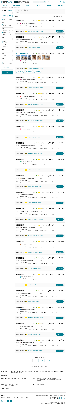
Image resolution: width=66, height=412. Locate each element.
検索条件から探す (4, 375)
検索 (60, 1)
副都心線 (30, 252)
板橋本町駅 (36, 153)
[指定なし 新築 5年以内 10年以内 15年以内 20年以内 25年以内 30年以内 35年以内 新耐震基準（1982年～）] (7, 51)
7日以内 (10, 25)
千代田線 (30, 170)
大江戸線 (30, 31)
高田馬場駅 (34, 202)
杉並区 (52, 371)
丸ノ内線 (30, 104)
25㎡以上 (10, 63)
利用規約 (9, 397)
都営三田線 (30, 153)
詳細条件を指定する (6, 67)
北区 (57, 371)
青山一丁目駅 (35, 186)
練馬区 (12, 372)
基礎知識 (27, 5)
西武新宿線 (30, 285)
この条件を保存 (9, 10)
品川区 (34, 371)
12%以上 (10, 34)
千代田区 (12, 371)
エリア (4, 15)
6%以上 (9, 378)
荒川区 (60, 371)
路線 (10, 15)
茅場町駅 (35, 334)
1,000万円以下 (5, 42)
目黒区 (37, 371)
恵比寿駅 (34, 47)
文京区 (23, 371)
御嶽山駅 (34, 137)
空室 (43, 384)
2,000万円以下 (5, 44)
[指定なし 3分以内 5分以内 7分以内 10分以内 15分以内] (7, 55)
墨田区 (29, 371)
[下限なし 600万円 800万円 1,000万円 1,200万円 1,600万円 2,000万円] (4, 39)
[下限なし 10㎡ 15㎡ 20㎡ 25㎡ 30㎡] (4, 60)
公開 (4, 19)
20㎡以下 (6, 385)
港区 (40, 186)
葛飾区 (17, 372)
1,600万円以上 (49, 378)
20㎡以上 (5, 63)
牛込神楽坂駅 (36, 31)
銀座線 (29, 186)
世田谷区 (43, 371)
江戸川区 (20, 372)
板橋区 (41, 153)
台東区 (38, 170)
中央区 (39, 334)
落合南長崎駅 (36, 68)
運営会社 (22, 397)
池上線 (29, 137)
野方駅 (35, 285)
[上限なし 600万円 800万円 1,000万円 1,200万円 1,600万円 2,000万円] (10, 39)
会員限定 (10, 19)
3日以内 (4, 25)
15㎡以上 (10, 62)
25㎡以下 (10, 385)
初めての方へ (5, 5)
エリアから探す (36, 1)
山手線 (29, 47)
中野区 (39, 285)
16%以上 (25, 378)
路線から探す (43, 1)
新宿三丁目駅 (36, 235)
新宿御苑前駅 (36, 104)
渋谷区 (38, 47)
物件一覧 (38, 5)
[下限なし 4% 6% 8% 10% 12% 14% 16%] (4, 30)
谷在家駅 (41, 219)
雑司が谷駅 (35, 252)
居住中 (41, 384)
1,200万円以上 (44, 378)
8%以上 (10, 32)
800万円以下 (43, 379)
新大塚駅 (35, 268)
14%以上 (22, 378)
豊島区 (39, 202)
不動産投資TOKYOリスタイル (6, 7)
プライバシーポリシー (15, 397)
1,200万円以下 (53, 379)
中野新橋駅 (35, 350)
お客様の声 (49, 5)
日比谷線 (30, 334)
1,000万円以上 (39, 378)
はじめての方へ (3, 397)
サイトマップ (27, 397)
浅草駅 (33, 301)
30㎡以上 (17, 384)
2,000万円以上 (5, 46)
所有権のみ (7, 388)
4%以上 (6, 378)
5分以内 (17, 12)
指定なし (4, 32)
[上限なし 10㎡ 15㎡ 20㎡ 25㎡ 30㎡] (10, 60)
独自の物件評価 (16, 5)
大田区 (38, 137)
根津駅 (34, 170)
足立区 (45, 219)
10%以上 (4, 34)
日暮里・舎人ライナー (33, 219)
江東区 (31, 371)
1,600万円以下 (58, 379)
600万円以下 (39, 379)
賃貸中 (38, 384)
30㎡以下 (13, 385)
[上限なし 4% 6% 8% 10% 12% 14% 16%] (10, 30)
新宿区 (41, 31)
